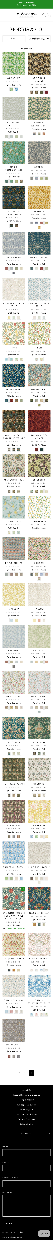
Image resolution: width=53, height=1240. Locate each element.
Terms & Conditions (26, 1119)
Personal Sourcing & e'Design (26, 1094)
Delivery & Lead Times (26, 1114)
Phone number (11, 1178)
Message (8, 1192)
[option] (26, 4)
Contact (26, 1133)
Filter (13, 38)
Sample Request (26, 1099)
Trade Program (26, 1109)
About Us (27, 1090)
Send (9, 1223)
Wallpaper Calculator (26, 1104)
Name (6, 1146)
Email (6, 1162)
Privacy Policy (26, 1124)
